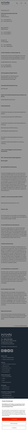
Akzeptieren (14, 419)
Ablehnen (15, 427)
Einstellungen (14, 423)
